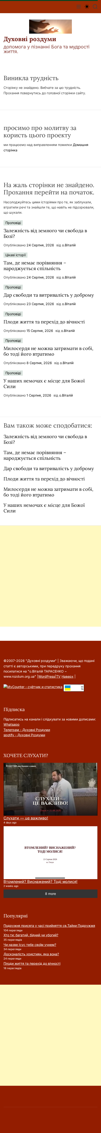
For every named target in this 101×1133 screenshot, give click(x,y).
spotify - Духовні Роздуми (24, 735)
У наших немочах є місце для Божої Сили (44, 383)
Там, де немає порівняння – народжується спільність (35, 265)
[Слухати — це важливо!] (50, 789)
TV (58, 676)
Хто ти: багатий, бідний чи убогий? (31, 935)
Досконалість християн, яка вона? (31, 954)
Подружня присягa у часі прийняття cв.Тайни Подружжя (49, 926)
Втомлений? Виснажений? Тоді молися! (41, 881)
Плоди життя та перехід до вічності (44, 322)
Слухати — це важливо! (26, 818)
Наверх (68, 676)
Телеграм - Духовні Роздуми (27, 730)
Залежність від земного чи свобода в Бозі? (45, 233)
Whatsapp (11, 724)
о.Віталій (69, 245)
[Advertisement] (50, 576)
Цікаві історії (15, 255)
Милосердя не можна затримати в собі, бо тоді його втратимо (48, 351)
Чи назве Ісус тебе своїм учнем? (30, 945)
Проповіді (13, 223)
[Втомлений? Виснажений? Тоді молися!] (50, 852)
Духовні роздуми (30, 39)
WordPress (46, 676)
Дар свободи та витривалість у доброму (49, 295)
